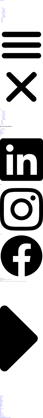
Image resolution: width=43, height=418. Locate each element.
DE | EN (2, 124)
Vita (0, 407)
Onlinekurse (4, 113)
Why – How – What (2, 408)
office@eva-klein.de (2, 132)
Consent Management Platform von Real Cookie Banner (5, 417)
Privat (0, 396)
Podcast (2, 18)
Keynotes (3, 15)
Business (1, 401)
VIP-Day (3, 10)
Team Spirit (1, 403)
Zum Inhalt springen (2, 0)
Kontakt (2, 123)
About (2, 120)
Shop (1, 19)
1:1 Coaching (4, 8)
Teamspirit (4, 14)
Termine (2, 20)
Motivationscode (4, 114)
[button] (21, 66)
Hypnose (3, 9)
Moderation (4, 118)
